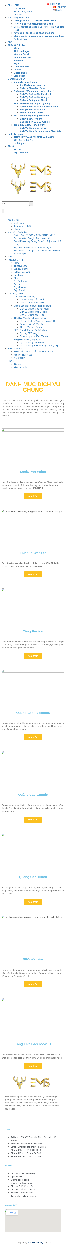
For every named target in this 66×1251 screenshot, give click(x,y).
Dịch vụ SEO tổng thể (31, 118)
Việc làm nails (21, 152)
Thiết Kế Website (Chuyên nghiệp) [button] (32, 103)
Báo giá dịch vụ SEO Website (35, 121)
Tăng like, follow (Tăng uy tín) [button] (29, 124)
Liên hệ (18, 14)
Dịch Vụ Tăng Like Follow (33, 127)
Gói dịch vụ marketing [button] (25, 81)
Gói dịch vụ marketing (24, 296)
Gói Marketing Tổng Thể (32, 84)
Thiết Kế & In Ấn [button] (16, 45)
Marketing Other (15, 293)
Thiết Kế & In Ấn (15, 259)
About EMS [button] (13, 5)
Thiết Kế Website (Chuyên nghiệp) (30, 317)
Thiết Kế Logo (21, 51)
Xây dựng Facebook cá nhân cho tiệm (34, 32)
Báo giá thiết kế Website (32, 109)
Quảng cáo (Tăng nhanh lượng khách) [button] (34, 91)
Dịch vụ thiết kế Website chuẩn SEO (39, 106)
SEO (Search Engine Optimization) (30, 330)
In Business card (22, 57)
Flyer (16, 63)
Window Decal (21, 54)
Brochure (18, 60)
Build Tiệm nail (15, 348)
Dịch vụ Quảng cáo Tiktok (33, 100)
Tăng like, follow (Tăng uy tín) (28, 339)
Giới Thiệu (19, 8)
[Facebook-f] (8, 1119)
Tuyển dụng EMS (23, 11)
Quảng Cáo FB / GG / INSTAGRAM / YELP (35, 20)
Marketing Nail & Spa (18, 232)
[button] (53, 3)
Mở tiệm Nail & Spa (24, 140)
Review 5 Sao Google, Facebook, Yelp (33, 23)
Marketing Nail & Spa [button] (18, 17)
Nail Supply (20, 143)
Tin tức (17, 149)
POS (10, 42)
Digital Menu (20, 72)
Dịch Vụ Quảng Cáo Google (34, 97)
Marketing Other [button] (16, 78)
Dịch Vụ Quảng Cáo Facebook (36, 94)
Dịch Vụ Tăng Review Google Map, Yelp (40, 130)
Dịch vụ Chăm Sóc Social (33, 87)
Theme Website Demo (31, 112)
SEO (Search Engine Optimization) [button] (32, 115)
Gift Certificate (21, 66)
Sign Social (20, 75)
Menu (17, 48)
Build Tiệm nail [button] (15, 133)
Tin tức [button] (11, 146)
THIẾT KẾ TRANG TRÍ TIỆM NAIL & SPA (34, 137)
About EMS (13, 219)
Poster (17, 69)
